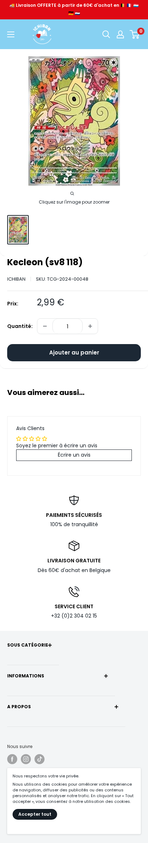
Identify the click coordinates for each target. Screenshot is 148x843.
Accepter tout (34, 814)
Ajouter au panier (74, 352)
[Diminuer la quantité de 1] (44, 326)
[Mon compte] (120, 34)
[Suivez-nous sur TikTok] (39, 759)
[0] (134, 34)
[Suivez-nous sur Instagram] (26, 759)
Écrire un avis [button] (74, 454)
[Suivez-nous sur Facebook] (12, 759)
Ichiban (16, 279)
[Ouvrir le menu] (10, 34)
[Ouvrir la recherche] (106, 34)
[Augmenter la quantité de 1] (90, 326)
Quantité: (20, 326)
